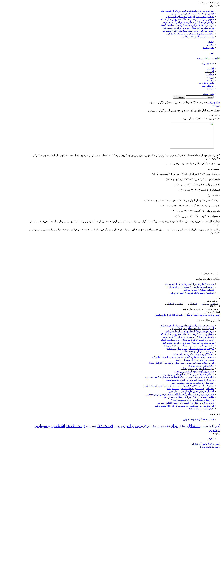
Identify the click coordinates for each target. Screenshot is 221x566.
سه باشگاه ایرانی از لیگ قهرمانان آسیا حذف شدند (189, 284)
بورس (139, 426)
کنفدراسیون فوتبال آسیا (174, 304)
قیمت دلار (104, 425)
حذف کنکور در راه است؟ (201, 408)
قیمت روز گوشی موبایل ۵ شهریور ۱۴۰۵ (194, 371)
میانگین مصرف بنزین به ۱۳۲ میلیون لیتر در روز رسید (187, 374)
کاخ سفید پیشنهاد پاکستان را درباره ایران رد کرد (190, 33)
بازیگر (147, 426)
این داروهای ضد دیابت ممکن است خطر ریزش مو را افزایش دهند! (181, 362)
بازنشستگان (155, 426)
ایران (174, 426)
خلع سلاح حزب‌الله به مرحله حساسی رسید (192, 383)
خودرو (121, 426)
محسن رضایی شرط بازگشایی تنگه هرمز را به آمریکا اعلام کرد (183, 357)
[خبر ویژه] (208, 58)
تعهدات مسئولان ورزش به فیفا (198, 290)
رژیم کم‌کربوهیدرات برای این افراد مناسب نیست (190, 380)
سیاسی (210, 74)
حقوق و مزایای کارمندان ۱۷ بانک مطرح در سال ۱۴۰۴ (187, 19)
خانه (218, 102)
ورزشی (210, 77)
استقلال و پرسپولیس (210, 304)
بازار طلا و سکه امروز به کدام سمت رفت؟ (192, 400)
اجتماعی (209, 71)
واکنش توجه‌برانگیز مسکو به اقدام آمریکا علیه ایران (188, 22)
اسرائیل (183, 426)
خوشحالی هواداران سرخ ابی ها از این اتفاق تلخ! (191, 287)
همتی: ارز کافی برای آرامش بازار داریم (194, 360)
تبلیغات (210, 88)
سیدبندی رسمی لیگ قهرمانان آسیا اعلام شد (192, 292)
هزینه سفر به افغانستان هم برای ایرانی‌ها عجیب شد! (188, 28)
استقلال (193, 426)
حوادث (210, 80)
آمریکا (216, 426)
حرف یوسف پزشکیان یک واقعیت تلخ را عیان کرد (190, 16)
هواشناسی (60, 425)
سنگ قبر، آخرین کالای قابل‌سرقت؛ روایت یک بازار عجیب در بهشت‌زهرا (179, 385)
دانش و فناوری (206, 83)
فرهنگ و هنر (207, 85)
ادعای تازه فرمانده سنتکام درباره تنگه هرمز (192, 13)
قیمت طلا (77, 426)
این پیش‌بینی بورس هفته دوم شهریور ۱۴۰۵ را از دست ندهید (184, 405)
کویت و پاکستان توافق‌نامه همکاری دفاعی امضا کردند (187, 25)
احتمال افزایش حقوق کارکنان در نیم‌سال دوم (191, 391)
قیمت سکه (91, 426)
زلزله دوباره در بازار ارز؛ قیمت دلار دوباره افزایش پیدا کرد (185, 403)
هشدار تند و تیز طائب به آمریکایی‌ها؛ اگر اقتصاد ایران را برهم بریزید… (180, 394)
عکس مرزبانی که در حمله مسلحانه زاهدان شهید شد (188, 31)
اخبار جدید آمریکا (206, 426)
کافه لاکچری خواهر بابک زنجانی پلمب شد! (193, 354)
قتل (116, 426)
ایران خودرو (165, 426)
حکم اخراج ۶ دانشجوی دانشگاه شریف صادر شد (190, 388)
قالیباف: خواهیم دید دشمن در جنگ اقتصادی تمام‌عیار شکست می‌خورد (179, 377)
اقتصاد (210, 68)
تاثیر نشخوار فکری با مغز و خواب (197, 368)
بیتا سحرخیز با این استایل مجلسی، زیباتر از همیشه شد (187, 10)
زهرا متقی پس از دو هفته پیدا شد (197, 36)
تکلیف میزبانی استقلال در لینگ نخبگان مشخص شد (189, 397)
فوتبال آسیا (192, 304)
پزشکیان (214, 430)
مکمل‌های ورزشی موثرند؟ (201, 365)
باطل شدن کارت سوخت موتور (198, 419)
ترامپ (129, 426)
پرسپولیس (42, 426)
